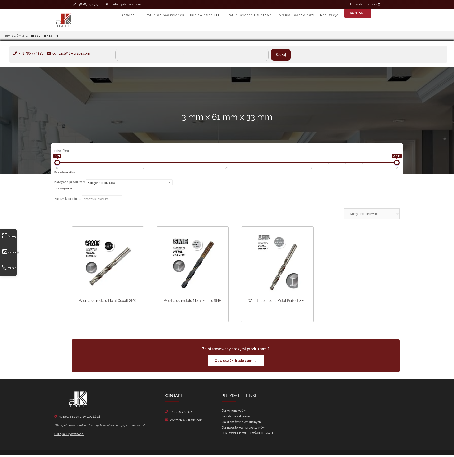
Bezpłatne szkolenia (236, 416)
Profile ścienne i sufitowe (249, 15)
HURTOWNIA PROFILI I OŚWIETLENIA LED (249, 433)
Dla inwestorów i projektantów (243, 427)
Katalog (12, 236)
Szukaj (281, 55)
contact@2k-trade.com (125, 4)
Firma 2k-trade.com (364, 4)
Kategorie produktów (69, 182)
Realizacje (12, 252)
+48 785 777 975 (87, 4)
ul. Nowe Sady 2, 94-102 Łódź (79, 416)
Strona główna (14, 36)
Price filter (61, 150)
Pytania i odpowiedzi (295, 15)
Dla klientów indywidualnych (241, 422)
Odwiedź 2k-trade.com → (236, 360)
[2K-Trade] (63, 20)
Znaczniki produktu (67, 198)
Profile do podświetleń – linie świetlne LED (182, 15)
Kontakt (12, 268)
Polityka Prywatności (69, 434)
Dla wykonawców (234, 410)
